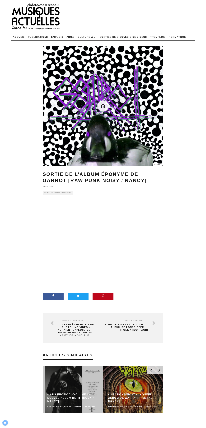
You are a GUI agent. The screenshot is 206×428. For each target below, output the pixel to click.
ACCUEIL (19, 37)
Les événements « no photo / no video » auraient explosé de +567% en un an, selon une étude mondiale (76, 330)
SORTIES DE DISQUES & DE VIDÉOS (123, 37)
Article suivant (134, 321)
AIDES (70, 37)
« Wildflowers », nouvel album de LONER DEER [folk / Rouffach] (126, 327)
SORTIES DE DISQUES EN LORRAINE (57, 193)
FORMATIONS (178, 37)
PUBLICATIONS (38, 37)
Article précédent (73, 321)
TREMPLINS (158, 37)
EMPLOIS (57, 37)
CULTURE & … (87, 37)
